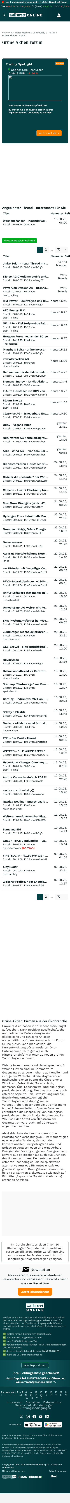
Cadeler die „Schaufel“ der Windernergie (30, 477)
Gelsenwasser (12, 542)
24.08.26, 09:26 (60, 503)
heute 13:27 (59, 391)
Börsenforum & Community (30, 32)
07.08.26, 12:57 (60, 881)
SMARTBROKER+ (51, 1351)
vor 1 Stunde (62, 276)
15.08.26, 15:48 (60, 711)
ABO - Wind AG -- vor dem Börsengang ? (31, 451)
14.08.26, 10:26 (60, 725)
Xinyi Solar (10, 867)
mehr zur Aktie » (49, 133)
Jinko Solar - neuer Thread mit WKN (28, 263)
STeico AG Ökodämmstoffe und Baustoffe (32, 276)
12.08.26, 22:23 (60, 777)
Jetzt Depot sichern (35, 1365)
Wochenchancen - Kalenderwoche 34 (28, 220)
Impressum (14, 1402)
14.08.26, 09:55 (60, 738)
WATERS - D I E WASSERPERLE (24, 751)
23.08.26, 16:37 (60, 529)
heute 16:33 (59, 325)
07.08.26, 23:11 (60, 868)
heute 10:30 (59, 413)
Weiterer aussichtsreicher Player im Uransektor (35, 816)
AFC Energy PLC (14, 310)
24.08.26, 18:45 (60, 463)
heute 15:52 (59, 349)
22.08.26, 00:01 (60, 581)
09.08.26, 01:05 (60, 855)
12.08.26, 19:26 (60, 790)
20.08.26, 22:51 (60, 633)
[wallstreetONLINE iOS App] (33, 1426)
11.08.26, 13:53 (60, 816)
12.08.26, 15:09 (60, 803)
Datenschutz (52, 1402)
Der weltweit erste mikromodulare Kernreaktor (35, 372)
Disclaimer (32, 1402)
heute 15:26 (59, 360)
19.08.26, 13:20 (60, 672)
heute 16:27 (59, 338)
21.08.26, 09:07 (60, 620)
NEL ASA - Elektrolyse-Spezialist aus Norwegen (36, 323)
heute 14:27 (59, 372)
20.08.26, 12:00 (60, 646)
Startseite (7, 32)
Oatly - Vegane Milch (17, 424)
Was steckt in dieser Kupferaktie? (27, 105)
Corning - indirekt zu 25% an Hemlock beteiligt (35, 699)
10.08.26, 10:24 (60, 842)
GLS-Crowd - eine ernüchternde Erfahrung (32, 646)
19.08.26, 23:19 (60, 659)
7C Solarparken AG (16, 359)
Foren (52, 32)
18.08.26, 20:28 (60, 698)
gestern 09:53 (62, 450)
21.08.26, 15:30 (60, 594)
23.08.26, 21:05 (60, 516)
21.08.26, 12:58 (60, 607)
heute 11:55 (59, 402)
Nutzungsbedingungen (35, 1408)
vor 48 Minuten (61, 263)
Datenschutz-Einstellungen (34, 1405)
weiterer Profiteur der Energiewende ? (29, 881)
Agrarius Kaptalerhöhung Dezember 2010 (31, 553)
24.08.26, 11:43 (60, 477)
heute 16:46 (59, 301)
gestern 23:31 (62, 424)
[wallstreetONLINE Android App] (53, 1426)
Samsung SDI (12, 829)
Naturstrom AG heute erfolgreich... (27, 438)
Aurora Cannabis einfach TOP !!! (25, 777)
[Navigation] (4, 15)
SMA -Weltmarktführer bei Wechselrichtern (33, 620)
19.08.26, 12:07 (60, 685)
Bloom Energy (12, 400)
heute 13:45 (59, 381)
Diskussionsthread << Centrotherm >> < (31, 671)
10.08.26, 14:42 (60, 829)
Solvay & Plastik (14, 712)
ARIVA (26, 1438)
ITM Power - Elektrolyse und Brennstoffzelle (33, 301)
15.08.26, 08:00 (60, 220)
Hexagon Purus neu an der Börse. (26, 336)
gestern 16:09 (62, 437)
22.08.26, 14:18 (60, 555)
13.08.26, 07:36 (60, 764)
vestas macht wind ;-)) (18, 790)
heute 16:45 (59, 312)
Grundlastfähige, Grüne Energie (24, 529)
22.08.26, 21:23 (60, 542)
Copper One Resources (27, 70)
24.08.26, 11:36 (60, 490)
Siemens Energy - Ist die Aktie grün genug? (32, 381)
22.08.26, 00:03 (60, 568)
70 (58, 249)
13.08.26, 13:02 (60, 751)
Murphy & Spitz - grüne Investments (28, 349)
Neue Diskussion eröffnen (19, 240)
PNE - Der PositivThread (19, 738)
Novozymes (11, 659)
